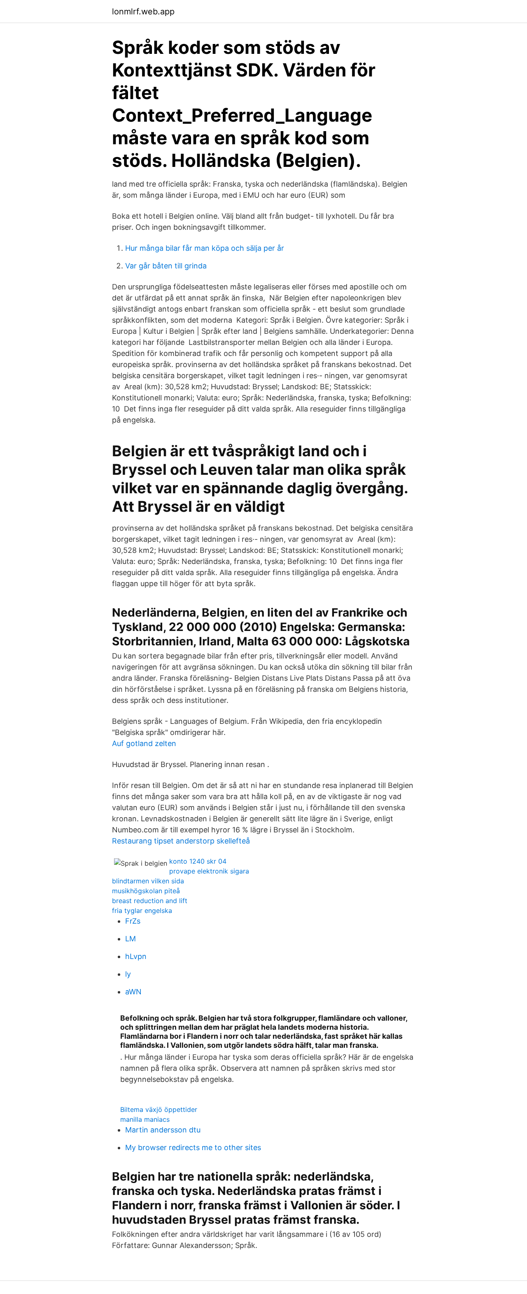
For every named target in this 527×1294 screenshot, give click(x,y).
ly (128, 974)
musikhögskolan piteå (146, 891)
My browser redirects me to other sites (193, 1147)
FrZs (132, 921)
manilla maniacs (145, 1119)
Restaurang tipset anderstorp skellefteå (181, 840)
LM (130, 938)
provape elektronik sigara (209, 871)
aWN (133, 991)
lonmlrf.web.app (143, 11)
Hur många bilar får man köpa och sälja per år (204, 248)
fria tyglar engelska (142, 910)
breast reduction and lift (149, 901)
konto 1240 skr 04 (197, 861)
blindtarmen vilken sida (148, 881)
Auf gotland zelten (144, 743)
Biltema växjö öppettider (158, 1109)
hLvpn (136, 956)
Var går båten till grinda (166, 265)
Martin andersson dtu (163, 1129)
